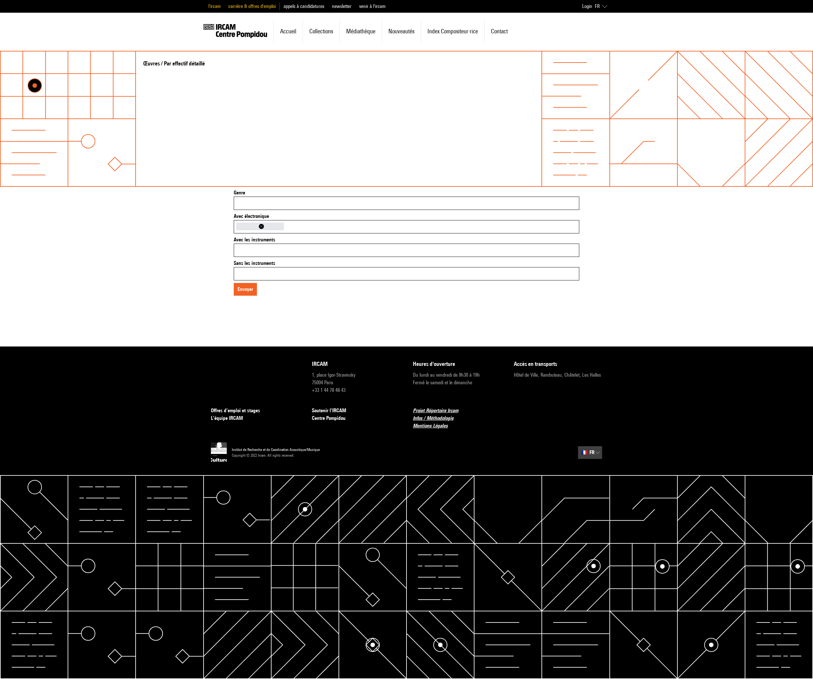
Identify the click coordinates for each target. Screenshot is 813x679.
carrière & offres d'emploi (252, 6)
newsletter (342, 6)
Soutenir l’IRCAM (329, 410)
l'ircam (214, 6)
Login (587, 6)
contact (499, 31)
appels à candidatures (304, 6)
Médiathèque (360, 31)
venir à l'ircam (372, 6)
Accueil (288, 31)
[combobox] (406, 203)
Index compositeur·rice (452, 31)
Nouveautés (401, 31)
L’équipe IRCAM (227, 418)
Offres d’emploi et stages (235, 410)
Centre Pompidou (329, 418)
